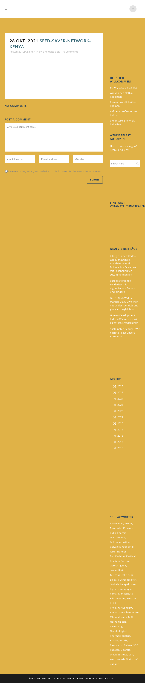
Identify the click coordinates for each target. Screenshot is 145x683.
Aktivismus (116, 523)
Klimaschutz (125, 593)
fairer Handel (118, 551)
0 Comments (70, 51)
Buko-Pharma (118, 532)
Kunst (113, 612)
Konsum (132, 598)
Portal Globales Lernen (68, 678)
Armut (128, 523)
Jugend (114, 589)
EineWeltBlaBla (51, 51)
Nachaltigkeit (118, 621)
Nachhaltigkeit (119, 631)
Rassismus (116, 645)
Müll (131, 617)
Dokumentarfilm (120, 542)
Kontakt (47, 678)
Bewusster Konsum (121, 528)
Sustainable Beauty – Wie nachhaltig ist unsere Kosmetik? (125, 332)
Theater (114, 649)
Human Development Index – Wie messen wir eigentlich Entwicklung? (124, 319)
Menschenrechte (128, 612)
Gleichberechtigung (122, 574)
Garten (125, 561)
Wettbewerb (117, 659)
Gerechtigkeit (118, 565)
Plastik (114, 640)
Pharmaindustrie (120, 635)
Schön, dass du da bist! (124, 87)
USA (131, 654)
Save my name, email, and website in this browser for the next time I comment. (55, 171)
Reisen (128, 645)
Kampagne (126, 589)
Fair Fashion (117, 556)
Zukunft (115, 664)
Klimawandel (117, 598)
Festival (131, 556)
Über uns (34, 678)
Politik (123, 640)
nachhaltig (116, 626)
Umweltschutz (118, 654)
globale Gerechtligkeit (123, 579)
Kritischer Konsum (121, 607)
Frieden (114, 561)
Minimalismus (118, 617)
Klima (113, 593)
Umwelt (125, 649)
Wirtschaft (132, 659)
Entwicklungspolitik (122, 546)
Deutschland (117, 537)
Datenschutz (107, 678)
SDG (135, 645)
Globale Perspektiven (123, 584)
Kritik (113, 603)
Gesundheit (117, 570)
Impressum (91, 678)
